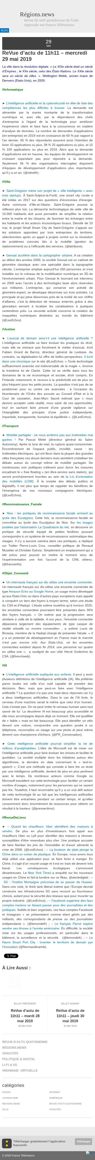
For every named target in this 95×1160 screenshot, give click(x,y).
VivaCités (10, 1053)
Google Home (43, 591)
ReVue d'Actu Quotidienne (65, 1103)
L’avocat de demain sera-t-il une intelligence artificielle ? (50, 338)
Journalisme (10, 1098)
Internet (54, 1092)
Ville (5, 1109)
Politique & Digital (18, 1059)
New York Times (39, 873)
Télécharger (83, 1141)
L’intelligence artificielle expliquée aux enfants (38, 674)
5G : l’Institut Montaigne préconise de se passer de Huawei (48, 882)
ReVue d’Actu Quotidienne (25, 1042)
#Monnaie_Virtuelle (20, 1070)
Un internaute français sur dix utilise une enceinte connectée (49, 582)
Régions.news (37, 14)
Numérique (56, 1098)
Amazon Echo (18, 591)
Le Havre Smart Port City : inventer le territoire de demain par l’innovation (47, 942)
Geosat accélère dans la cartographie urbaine (39, 255)
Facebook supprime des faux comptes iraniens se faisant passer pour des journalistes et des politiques (47, 905)
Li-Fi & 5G (9, 1065)
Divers (6, 1092)
